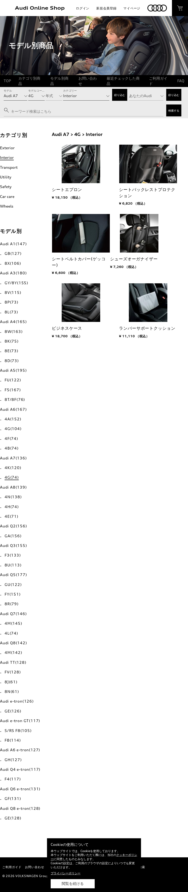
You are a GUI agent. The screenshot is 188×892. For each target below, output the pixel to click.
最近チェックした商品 (123, 81)
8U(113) (13, 565)
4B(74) (12, 448)
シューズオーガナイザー (134, 258)
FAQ (180, 81)
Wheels (6, 206)
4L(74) (11, 633)
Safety (5, 186)
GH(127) (13, 759)
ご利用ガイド (158, 81)
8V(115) (13, 292)
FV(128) (13, 672)
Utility (5, 177)
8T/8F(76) (15, 399)
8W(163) (14, 331)
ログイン (82, 8)
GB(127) (13, 253)
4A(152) (13, 419)
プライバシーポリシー (65, 873)
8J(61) (11, 682)
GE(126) (13, 711)
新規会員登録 (106, 8)
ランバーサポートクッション (147, 328)
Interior (7, 157)
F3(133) (13, 555)
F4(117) (13, 779)
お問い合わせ (87, 81)
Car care (7, 196)
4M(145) (13, 623)
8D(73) (12, 360)
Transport (9, 167)
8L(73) (11, 312)
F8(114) (13, 740)
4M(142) (13, 652)
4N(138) (13, 497)
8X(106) (13, 263)
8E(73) (11, 351)
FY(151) (13, 594)
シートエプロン (67, 189)
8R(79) (12, 604)
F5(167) (13, 390)
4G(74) (12, 477)
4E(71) (11, 516)
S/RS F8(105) (18, 730)
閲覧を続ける (73, 884)
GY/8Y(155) (16, 283)
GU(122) (13, 584)
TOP (7, 81)
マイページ (131, 8)
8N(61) (12, 691)
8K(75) (12, 341)
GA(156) (13, 536)
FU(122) (13, 380)
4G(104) (13, 428)
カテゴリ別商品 (29, 81)
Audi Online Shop (40, 8)
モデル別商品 (59, 81)
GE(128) (13, 818)
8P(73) (11, 302)
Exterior (7, 148)
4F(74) (11, 438)
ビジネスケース (67, 328)
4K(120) (13, 467)
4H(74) (12, 506)
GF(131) (13, 798)
